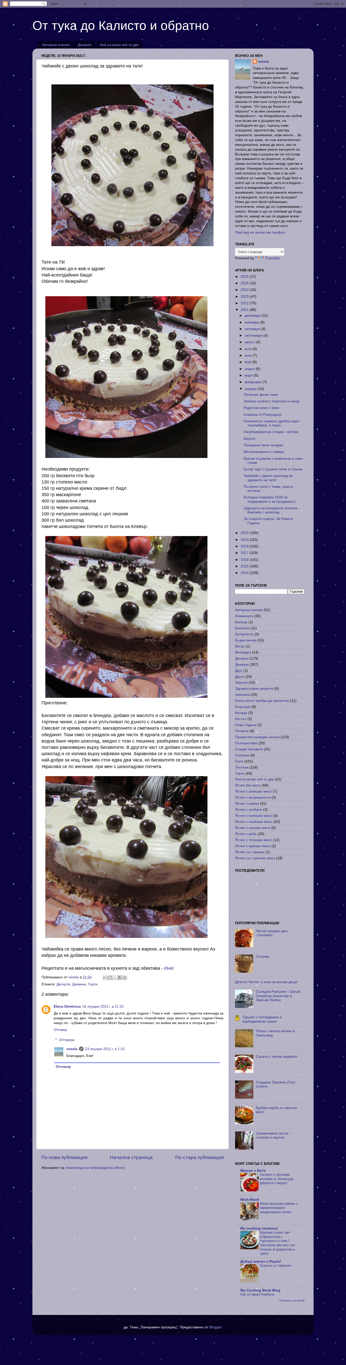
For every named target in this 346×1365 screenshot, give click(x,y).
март (249, 375)
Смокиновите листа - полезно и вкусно (273, 1135)
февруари (253, 382)
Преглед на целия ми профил (260, 232)
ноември (252, 322)
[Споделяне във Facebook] (119, 977)
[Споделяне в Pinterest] (124, 977)
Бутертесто (244, 634)
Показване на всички (292, 1300)
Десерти (63, 984)
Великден (243, 652)
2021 (245, 310)
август (250, 342)
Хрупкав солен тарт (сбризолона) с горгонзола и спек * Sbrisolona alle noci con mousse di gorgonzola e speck (277, 1243)
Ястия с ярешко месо (253, 846)
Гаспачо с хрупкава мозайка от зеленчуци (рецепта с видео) (277, 1179)
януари (251, 389)
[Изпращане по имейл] (105, 977)
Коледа (241, 713)
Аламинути (244, 616)
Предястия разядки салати (257, 737)
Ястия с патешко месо (253, 816)
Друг (238, 671)
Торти (93, 984)
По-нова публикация (64, 1157)
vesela (72, 1049)
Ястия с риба (246, 834)
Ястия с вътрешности (253, 797)
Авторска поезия (56, 45)
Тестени (241, 767)
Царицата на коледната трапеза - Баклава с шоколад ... (272, 510)
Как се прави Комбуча (257, 1294)
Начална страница (131, 1157)
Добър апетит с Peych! (260, 1261)
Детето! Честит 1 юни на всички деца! (266, 982)
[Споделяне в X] (115, 977)
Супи (239, 761)
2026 (245, 277)
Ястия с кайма (247, 803)
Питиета (242, 731)
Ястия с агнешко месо (253, 791)
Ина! (169, 968)
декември (253, 315)
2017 (245, 553)
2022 (245, 303)
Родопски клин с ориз (261, 408)
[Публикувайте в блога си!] (110, 977)
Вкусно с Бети (253, 1170)
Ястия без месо (248, 785)
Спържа (262, 956)
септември (254, 335)
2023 (245, 296)
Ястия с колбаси (248, 810)
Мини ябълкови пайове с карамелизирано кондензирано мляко (279, 1208)
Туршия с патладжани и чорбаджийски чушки (262, 1019)
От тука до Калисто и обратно (120, 25)
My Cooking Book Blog (260, 1290)
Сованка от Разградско (263, 415)
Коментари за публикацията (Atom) (95, 1168)
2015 (245, 566)
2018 (245, 546)
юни (249, 355)
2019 (245, 540)
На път (240, 719)
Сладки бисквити (249, 749)
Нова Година (245, 725)
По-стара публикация (199, 1157)
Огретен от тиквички (275, 1265)
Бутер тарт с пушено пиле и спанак (273, 469)
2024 (245, 290)
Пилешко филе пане (261, 395)
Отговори (66, 1040)
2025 (245, 283)
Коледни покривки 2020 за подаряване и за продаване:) (270, 499)
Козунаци (243, 707)
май (248, 362)
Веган (240, 646)
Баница (241, 622)
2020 (245, 533)
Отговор (60, 1030)
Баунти (249, 439)
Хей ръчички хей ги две (119, 45)
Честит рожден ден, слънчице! (272, 933)
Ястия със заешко (250, 852)
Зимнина (242, 695)
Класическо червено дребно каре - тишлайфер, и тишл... (272, 423)
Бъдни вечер (245, 640)
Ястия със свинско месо (255, 858)
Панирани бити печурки (263, 445)
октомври (253, 329)
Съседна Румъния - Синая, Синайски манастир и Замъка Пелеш (278, 996)
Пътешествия (246, 743)
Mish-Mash (249, 1199)
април (250, 369)
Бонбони (242, 628)
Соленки (242, 755)
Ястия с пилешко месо (254, 822)
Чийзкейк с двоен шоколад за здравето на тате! (268, 478)
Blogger (215, 1327)
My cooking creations (259, 1228)
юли (249, 349)
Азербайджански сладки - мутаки (271, 432)
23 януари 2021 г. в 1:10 (105, 1049)
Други (239, 677)
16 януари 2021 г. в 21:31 (103, 1006)
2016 (245, 560)
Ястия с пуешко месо (252, 828)
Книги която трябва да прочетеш (262, 701)
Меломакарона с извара (264, 452)
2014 (245, 573)
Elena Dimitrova (67, 1006)
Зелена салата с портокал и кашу (271, 401)
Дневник (84, 45)
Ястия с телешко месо (253, 840)
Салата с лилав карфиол (276, 1056)
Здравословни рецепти (254, 688)
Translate (272, 258)
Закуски (241, 682)
